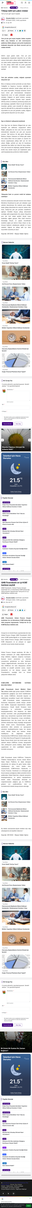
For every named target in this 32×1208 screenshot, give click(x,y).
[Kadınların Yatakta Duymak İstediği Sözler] (16, 547)
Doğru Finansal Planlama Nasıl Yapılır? (14, 372)
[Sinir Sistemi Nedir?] (16, 563)
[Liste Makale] (11, 2)
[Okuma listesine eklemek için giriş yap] (11, 35)
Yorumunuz (10, 389)
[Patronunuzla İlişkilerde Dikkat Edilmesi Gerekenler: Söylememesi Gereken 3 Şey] (16, 181)
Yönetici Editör (10, 18)
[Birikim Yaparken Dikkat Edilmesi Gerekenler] (16, 188)
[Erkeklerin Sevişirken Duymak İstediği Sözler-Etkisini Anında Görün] (16, 555)
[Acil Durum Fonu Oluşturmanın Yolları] (16, 174)
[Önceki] (2, 440)
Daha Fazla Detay (16, 491)
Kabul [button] (28, 1205)
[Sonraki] (29, 440)
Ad (3, 404)
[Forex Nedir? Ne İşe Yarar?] (16, 167)
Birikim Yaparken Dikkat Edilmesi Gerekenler (16, 328)
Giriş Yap (18, 424)
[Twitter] (8, 1194)
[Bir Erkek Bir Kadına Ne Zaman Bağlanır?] (16, 1041)
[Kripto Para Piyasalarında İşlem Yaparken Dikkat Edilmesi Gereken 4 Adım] (16, 504)
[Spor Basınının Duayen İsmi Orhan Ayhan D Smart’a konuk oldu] (16, 522)
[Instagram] (14, 1194)
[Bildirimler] (29, 2)
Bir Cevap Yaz (7, 380)
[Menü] (3, 2)
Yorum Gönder (7, 424)
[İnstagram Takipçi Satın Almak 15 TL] (16, 570)
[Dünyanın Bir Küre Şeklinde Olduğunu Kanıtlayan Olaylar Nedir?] (16, 539)
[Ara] (22, 2)
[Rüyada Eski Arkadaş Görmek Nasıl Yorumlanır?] (16, 531)
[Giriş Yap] (25, 2)
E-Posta (4, 411)
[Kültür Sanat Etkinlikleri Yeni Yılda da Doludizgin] (16, 513)
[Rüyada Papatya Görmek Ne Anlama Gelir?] (16, 440)
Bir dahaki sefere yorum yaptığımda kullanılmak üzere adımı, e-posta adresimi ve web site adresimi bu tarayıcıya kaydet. (16, 418)
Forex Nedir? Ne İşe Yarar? (10, 263)
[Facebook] (3, 1194)
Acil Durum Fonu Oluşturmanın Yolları (13, 284)
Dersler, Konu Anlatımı (16, 1184)
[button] (17, 7)
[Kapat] (30, 1198)
